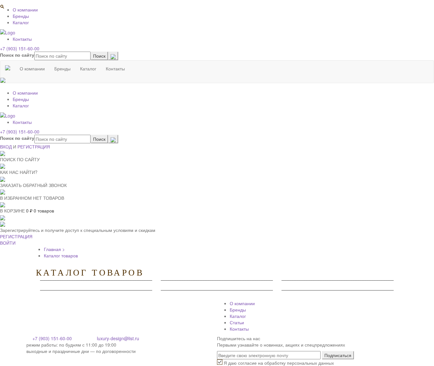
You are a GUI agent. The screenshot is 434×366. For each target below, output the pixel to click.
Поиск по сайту (17, 55)
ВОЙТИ (8, 243)
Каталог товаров (61, 255)
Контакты (22, 39)
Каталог (21, 22)
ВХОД (6, 146)
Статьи (237, 322)
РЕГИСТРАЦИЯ (33, 146)
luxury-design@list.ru (118, 338)
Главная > (54, 249)
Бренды (21, 16)
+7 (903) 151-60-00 (19, 48)
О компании (25, 9)
